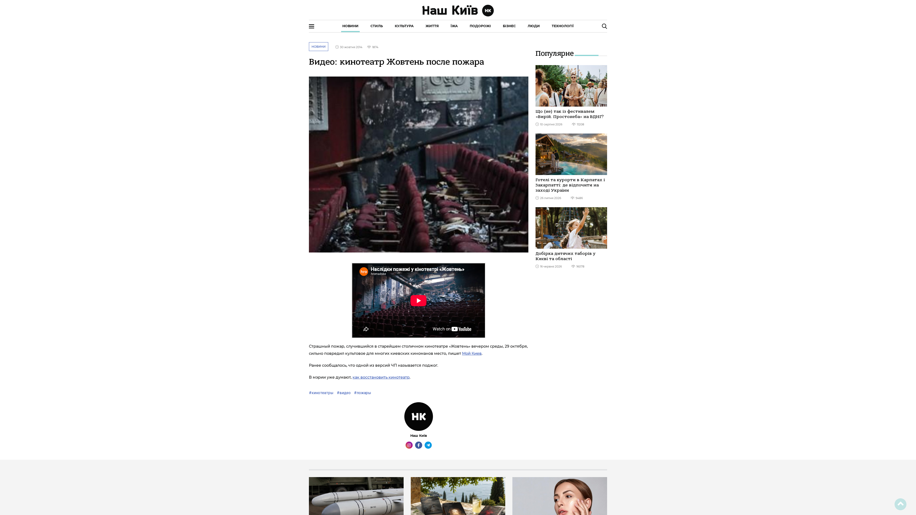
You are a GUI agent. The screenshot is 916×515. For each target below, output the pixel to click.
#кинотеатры (321, 393)
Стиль (376, 26)
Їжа (454, 26)
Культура (404, 26)
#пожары (362, 393)
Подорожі (480, 26)
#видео (343, 393)
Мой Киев (472, 353)
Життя (432, 26)
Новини (350, 26)
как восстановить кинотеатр (381, 377)
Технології (563, 26)
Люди (534, 26)
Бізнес (509, 26)
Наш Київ (418, 435)
